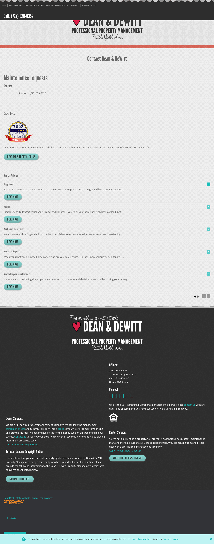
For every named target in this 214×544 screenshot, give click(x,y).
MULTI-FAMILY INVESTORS (20, 5)
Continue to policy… (19, 479)
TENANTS (75, 5)
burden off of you (15, 429)
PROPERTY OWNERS (43, 5)
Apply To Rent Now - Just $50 (125, 450)
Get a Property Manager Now (21, 444)
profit (61, 429)
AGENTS (85, 5)
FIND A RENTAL (62, 5)
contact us (190, 405)
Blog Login (11, 518)
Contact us (20, 436)
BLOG (93, 5)
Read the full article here (21, 157)
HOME (3, 5)
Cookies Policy (170, 539)
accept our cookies (141, 539)
